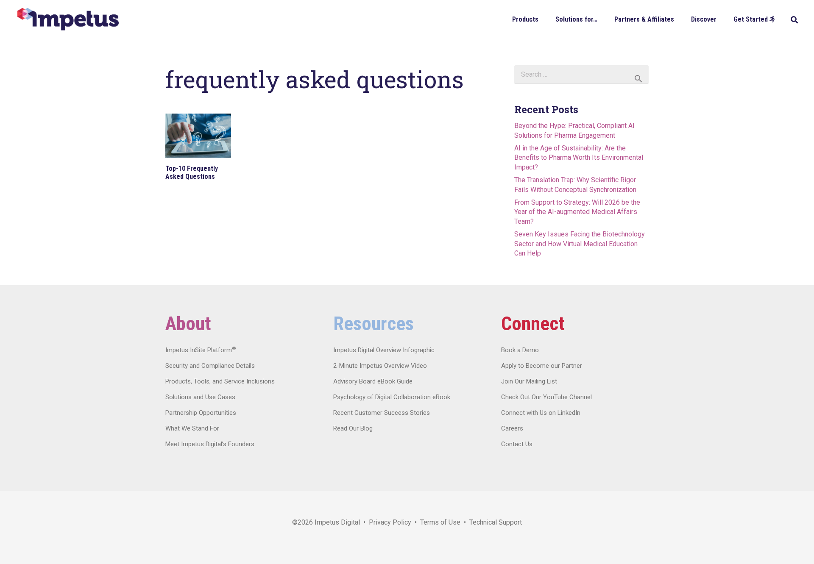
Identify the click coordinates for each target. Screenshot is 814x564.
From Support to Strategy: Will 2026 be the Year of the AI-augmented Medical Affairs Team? (577, 211)
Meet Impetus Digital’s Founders (209, 444)
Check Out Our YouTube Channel (546, 397)
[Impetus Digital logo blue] (68, 19)
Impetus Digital (337, 522)
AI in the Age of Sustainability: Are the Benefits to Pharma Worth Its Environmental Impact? (578, 157)
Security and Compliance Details (210, 366)
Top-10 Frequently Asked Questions (191, 172)
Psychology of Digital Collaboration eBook (391, 397)
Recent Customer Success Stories (381, 413)
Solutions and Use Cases (200, 397)
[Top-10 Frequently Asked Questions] (198, 136)
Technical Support (495, 522)
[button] (544, 19)
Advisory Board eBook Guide (373, 381)
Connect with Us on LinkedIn (540, 413)
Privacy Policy (390, 522)
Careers (512, 428)
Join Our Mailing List (529, 381)
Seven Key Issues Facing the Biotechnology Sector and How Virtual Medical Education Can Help (579, 243)
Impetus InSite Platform (200, 350)
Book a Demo (520, 350)
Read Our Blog (353, 428)
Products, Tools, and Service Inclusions (220, 381)
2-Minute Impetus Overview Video (380, 366)
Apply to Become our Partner (541, 366)
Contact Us (516, 444)
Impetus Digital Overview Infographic (384, 350)
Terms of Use (440, 522)
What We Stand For (192, 428)
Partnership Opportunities (200, 413)
